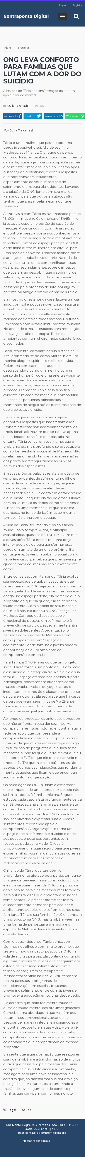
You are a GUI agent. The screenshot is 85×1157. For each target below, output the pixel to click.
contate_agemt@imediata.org (45, 1132)
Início (7, 47)
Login (62, 5)
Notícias (23, 47)
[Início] (26, 16)
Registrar (78, 5)
